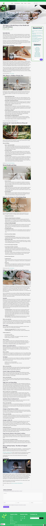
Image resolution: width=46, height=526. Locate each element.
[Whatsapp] (21, 518)
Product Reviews (17, 3)
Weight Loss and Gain (37, 56)
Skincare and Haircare (37, 55)
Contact (29, 3)
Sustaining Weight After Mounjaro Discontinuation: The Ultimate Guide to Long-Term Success (37, 36)
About (25, 3)
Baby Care (37, 47)
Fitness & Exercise (37, 50)
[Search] (41, 60)
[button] (44, 525)
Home (12, 3)
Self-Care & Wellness (37, 54)
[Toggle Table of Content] (10, 28)
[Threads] (23, 518)
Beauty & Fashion (37, 48)
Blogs (22, 3)
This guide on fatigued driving (7, 452)
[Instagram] (24, 518)
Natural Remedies (37, 53)
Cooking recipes (37, 49)
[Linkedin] (21, 520)
